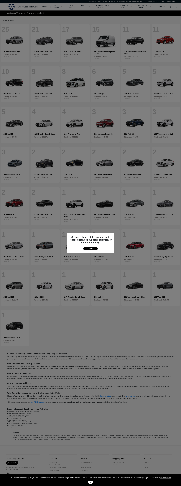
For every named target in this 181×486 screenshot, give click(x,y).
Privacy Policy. (165, 478)
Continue (90, 248)
